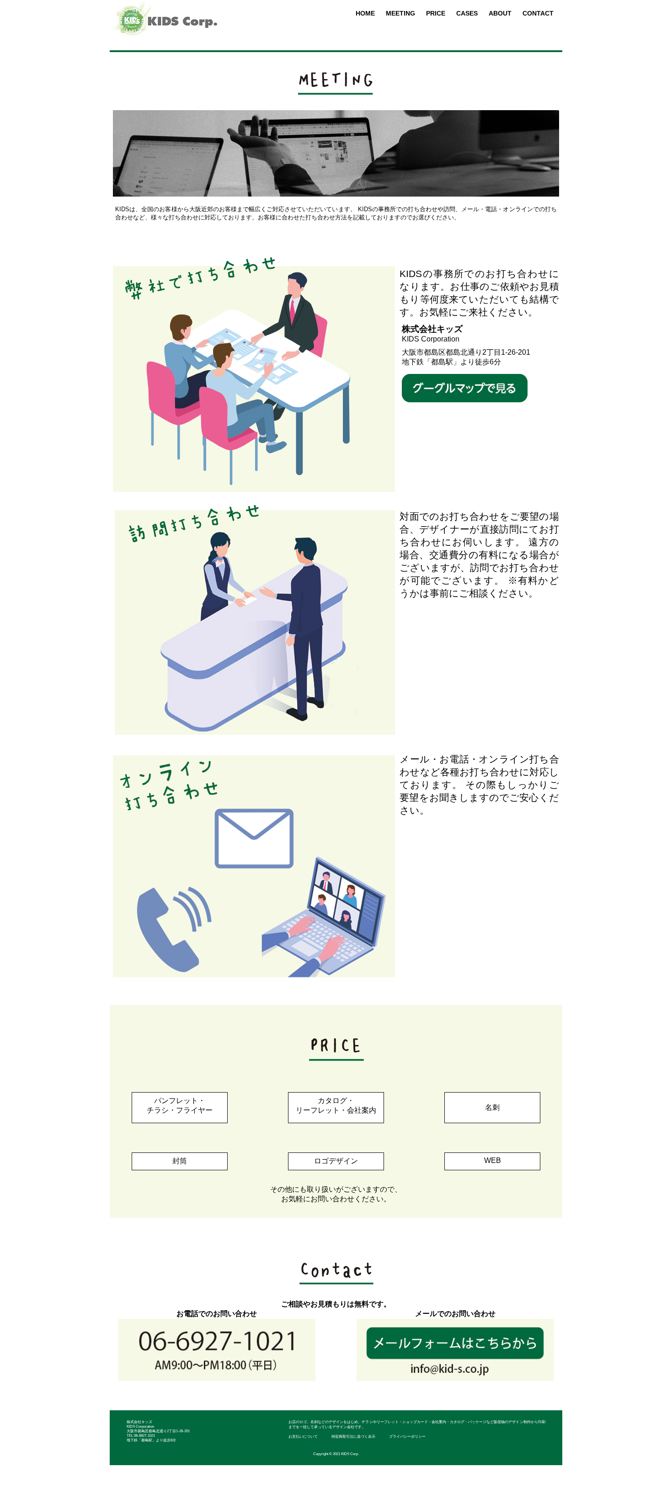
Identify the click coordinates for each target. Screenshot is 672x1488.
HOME (365, 13)
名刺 (492, 1107)
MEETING (400, 13)
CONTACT (538, 13)
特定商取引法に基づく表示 (353, 1437)
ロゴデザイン (336, 1161)
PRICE (435, 13)
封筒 (179, 1161)
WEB (492, 1160)
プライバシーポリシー (407, 1437)
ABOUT (500, 13)
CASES (467, 13)
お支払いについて (303, 1437)
